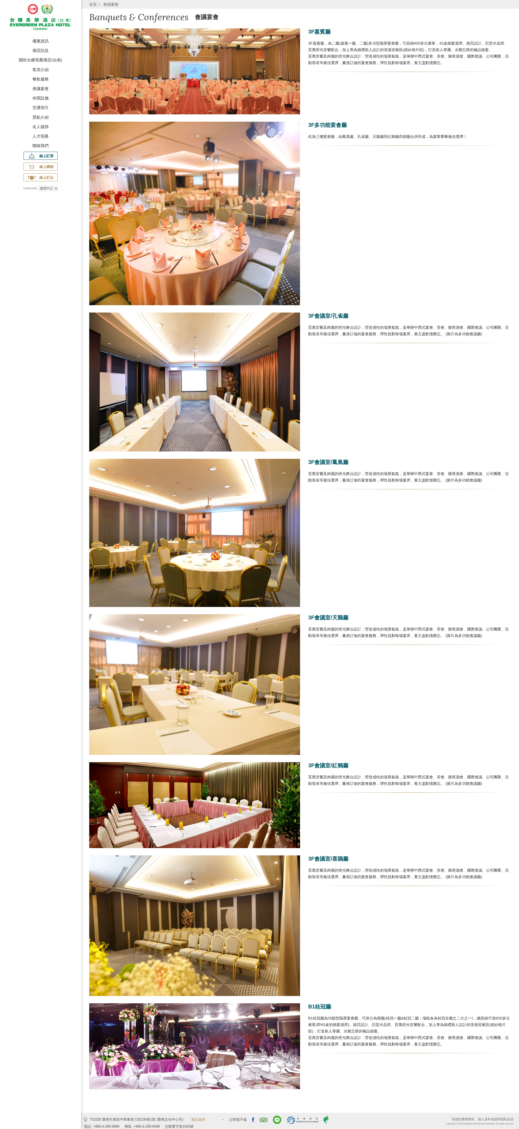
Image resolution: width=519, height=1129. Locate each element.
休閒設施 (40, 98)
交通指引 (40, 107)
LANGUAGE (30, 188)
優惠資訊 (40, 41)
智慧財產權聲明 (463, 1119)
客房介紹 (40, 69)
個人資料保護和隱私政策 (496, 1119)
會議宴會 (40, 88)
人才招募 (40, 136)
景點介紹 (40, 117)
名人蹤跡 (40, 126)
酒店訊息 (40, 50)
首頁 (93, 4)
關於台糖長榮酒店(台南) (40, 60)
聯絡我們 (40, 145)
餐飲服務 (40, 79)
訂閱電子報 (238, 1120)
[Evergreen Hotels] (40, 18)
